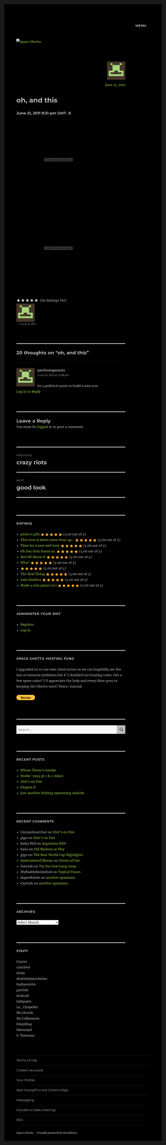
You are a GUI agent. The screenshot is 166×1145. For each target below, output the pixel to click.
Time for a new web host (40, 545)
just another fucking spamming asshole (52, 793)
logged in (44, 427)
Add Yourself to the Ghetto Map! (42, 1090)
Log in (25, 630)
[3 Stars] (27, 300)
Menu (141, 26)
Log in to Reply (28, 391)
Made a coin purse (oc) (38, 585)
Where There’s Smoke (38, 770)
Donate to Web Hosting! (36, 1110)
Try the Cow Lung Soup (57, 866)
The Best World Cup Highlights (58, 855)
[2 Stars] (23, 300)
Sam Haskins (30, 580)
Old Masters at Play (49, 849)
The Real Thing (32, 574)
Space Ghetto (24, 1133)
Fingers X (28, 787)
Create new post (29, 1070)
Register (27, 624)
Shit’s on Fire (31, 782)
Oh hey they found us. (37, 551)
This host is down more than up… (47, 540)
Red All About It (33, 557)
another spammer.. (61, 877)
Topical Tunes (69, 872)
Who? (25, 563)
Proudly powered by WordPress (57, 1133)
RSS (19, 1120)
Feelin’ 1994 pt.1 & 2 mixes (41, 776)
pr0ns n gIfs (30, 534)
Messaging (25, 1100)
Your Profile (25, 1080)
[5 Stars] (36, 300)
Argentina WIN (54, 843)
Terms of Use (69, 860)
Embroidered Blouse (36, 860)
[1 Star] (18, 300)
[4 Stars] (32, 300)
